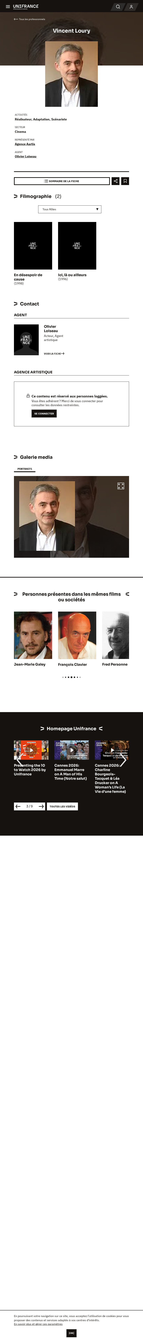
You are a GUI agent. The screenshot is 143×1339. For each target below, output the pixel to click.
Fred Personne (114, 664)
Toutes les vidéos (62, 806)
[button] (121, 486)
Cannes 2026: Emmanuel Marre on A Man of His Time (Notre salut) (30, 772)
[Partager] (115, 181)
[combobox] (69, 209)
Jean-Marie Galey (29, 664)
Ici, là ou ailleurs (72, 275)
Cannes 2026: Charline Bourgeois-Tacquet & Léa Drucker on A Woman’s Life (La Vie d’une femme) (69, 778)
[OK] (71, 1333)
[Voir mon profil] (131, 7)
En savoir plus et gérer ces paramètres (38, 1324)
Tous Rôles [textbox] (49, 209)
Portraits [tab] (24, 468)
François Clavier (72, 664)
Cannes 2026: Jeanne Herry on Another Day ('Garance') (109, 772)
